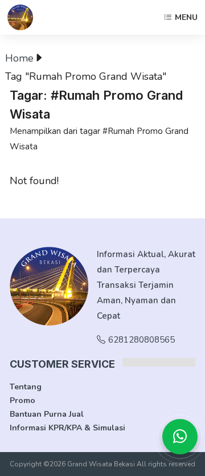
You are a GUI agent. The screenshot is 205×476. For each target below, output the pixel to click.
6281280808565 (141, 339)
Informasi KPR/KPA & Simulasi (67, 427)
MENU (186, 17)
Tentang (26, 386)
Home (19, 58)
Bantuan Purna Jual (47, 414)
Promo (22, 400)
